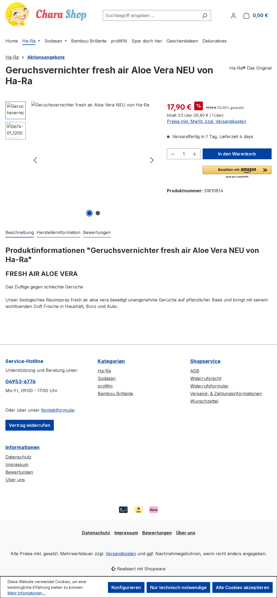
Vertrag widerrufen (29, 425)
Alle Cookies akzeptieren (242, 587)
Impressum (16, 464)
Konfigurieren (126, 587)
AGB (194, 370)
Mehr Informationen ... (27, 593)
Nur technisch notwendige (178, 587)
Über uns (15, 479)
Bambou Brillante (115, 393)
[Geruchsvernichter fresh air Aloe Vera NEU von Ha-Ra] (93, 160)
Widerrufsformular (209, 386)
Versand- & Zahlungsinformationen (226, 393)
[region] (80, 160)
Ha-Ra (104, 370)
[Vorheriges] (35, 159)
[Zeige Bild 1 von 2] (89, 213)
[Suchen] (204, 15)
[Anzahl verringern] (172, 153)
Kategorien (111, 361)
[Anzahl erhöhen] (194, 153)
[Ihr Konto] (233, 15)
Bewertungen (19, 472)
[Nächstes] (152, 159)
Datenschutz (18, 457)
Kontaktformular (58, 410)
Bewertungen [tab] (97, 232)
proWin (105, 386)
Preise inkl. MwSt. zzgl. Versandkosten (206, 121)
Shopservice (205, 361)
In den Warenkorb (237, 154)
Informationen (22, 447)
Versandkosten (120, 553)
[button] (237, 172)
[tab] (19, 233)
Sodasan (107, 378)
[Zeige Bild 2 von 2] (97, 213)
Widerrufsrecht (205, 378)
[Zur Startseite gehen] (46, 14)
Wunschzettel (204, 401)
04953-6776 (20, 381)
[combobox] (151, 15)
